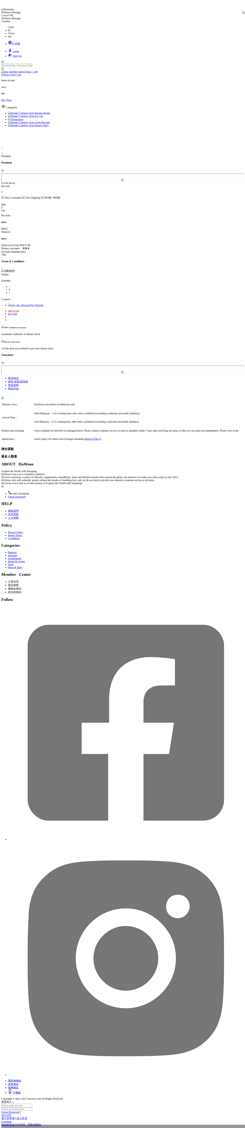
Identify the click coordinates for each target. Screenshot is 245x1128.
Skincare (12, 555)
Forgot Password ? (11, 1112)
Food (11, 564)
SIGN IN (6, 1115)
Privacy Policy (15, 532)
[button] (11, 74)
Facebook (6, 1121)
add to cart (13, 310)
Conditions (14, 538)
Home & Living (16, 561)
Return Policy (92, 439)
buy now (12, 313)
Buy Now (6, 100)
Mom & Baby (15, 567)
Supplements (15, 558)
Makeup (12, 552)
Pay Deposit (36, 305)
